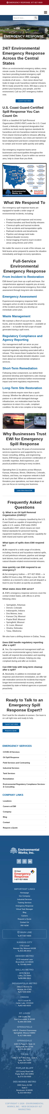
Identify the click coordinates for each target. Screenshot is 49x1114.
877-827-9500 (25, 936)
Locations (7, 801)
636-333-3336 (25, 1022)
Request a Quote (11, 731)
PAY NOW (25, 925)
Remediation (8, 779)
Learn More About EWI (24, 490)
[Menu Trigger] (45, 12)
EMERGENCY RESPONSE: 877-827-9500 (25, 3)
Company (7, 812)
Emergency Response (24, 906)
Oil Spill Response (11, 757)
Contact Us (24, 922)
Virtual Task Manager (24, 909)
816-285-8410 (25, 951)
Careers (24, 916)
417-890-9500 (25, 1035)
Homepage (24, 893)
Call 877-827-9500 (24, 101)
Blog (5, 817)
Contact (6, 822)
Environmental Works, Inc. (21, 11)
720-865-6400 (25, 964)
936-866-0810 (25, 978)
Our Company (24, 896)
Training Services (24, 903)
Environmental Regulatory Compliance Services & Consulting (24, 785)
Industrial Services (11, 768)
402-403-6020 (25, 1006)
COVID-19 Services (11, 752)
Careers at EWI (9, 806)
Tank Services (9, 773)
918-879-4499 (25, 1063)
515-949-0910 (25, 1093)
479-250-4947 (25, 1049)
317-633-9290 (25, 992)
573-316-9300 (25, 1077)
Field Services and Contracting (16, 763)
